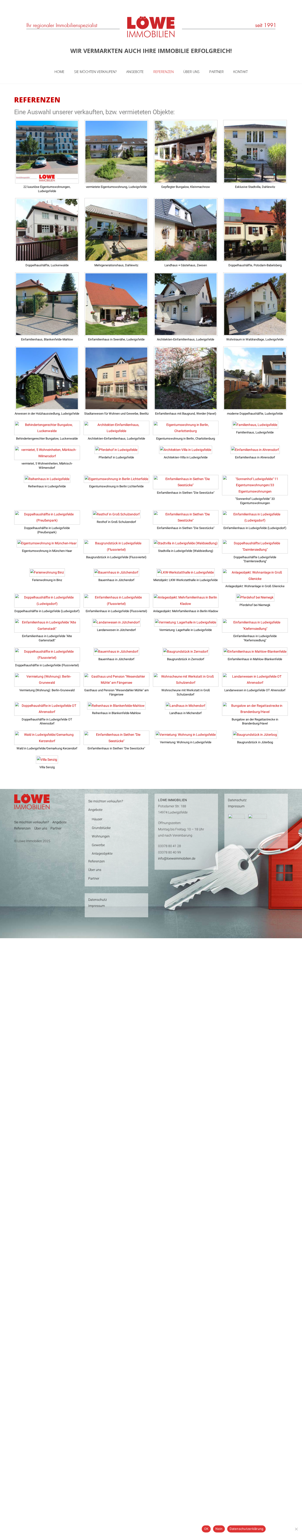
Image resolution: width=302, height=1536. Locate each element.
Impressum (96, 906)
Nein (218, 1529)
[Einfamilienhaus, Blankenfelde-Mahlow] (47, 333)
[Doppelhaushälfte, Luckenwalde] (47, 258)
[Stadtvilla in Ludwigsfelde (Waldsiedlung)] (185, 544)
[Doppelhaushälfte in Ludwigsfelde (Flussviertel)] (47, 658)
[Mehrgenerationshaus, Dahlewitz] (116, 258)
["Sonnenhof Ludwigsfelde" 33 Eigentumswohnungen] (255, 492)
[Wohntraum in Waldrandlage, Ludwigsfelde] (255, 333)
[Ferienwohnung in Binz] (47, 573)
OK (206, 1529)
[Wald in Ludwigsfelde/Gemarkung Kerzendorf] (47, 742)
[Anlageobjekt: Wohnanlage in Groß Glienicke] (255, 580)
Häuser (97, 819)
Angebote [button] (59, 822)
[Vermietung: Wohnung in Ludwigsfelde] (186, 735)
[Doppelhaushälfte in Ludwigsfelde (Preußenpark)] (47, 521)
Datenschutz (97, 900)
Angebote (135, 71)
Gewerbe (98, 845)
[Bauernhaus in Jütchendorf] (116, 652)
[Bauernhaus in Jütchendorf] (116, 573)
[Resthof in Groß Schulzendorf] (116, 515)
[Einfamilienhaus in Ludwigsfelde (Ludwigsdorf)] (255, 521)
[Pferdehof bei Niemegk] (255, 598)
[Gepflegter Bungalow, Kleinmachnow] (186, 180)
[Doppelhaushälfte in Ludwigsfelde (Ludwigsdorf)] (47, 604)
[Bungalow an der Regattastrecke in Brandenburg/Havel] (255, 713)
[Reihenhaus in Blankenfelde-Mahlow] (116, 706)
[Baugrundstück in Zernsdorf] (185, 652)
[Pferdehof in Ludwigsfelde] (116, 451)
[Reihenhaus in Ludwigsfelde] (47, 480)
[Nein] (296, 1529)
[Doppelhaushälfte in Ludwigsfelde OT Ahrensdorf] (47, 713)
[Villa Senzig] (47, 760)
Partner (216, 71)
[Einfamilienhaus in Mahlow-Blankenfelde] (255, 652)
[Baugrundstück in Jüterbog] (255, 735)
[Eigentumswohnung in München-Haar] (47, 544)
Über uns (191, 71)
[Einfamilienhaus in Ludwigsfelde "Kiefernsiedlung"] (255, 629)
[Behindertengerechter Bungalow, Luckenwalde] (47, 432)
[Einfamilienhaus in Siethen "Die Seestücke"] (186, 486)
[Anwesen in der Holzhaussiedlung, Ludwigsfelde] (47, 407)
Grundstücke (101, 828)
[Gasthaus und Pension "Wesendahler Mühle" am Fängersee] (116, 683)
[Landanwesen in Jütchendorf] (116, 623)
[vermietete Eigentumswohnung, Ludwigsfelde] (116, 180)
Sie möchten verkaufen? (95, 71)
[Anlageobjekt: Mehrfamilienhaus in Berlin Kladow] (186, 604)
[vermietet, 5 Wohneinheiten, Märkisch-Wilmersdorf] (47, 457)
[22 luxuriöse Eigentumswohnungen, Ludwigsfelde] (47, 180)
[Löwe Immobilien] (151, 38)
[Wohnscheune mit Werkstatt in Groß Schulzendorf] (186, 683)
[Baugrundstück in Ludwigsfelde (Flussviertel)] (116, 550)
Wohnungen (101, 836)
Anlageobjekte (102, 854)
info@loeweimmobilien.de (176, 859)
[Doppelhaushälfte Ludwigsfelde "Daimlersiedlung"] (255, 550)
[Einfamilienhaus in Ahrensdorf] (255, 451)
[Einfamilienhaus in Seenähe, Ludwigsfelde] (116, 333)
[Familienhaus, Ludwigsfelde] (255, 426)
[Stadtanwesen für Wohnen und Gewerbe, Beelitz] (116, 407)
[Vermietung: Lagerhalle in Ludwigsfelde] (185, 623)
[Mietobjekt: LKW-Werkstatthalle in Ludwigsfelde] (185, 573)
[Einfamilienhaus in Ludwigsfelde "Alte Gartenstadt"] (47, 629)
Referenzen (163, 71)
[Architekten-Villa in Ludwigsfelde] (185, 451)
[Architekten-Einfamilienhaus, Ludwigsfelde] (186, 333)
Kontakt (240, 71)
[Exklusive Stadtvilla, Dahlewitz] (255, 180)
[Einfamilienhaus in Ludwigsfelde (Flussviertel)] (116, 604)
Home (59, 71)
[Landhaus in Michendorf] (185, 706)
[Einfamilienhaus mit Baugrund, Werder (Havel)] (186, 407)
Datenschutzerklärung (246, 1529)
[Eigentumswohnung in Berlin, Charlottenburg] (186, 432)
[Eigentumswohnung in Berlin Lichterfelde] (116, 480)
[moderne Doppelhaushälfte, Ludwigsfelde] (255, 407)
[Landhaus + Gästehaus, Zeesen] (186, 258)
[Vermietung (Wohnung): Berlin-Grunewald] (47, 683)
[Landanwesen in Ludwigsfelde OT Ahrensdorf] (255, 683)
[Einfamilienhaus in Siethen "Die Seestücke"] (186, 521)
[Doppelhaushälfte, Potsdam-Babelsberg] (255, 258)
